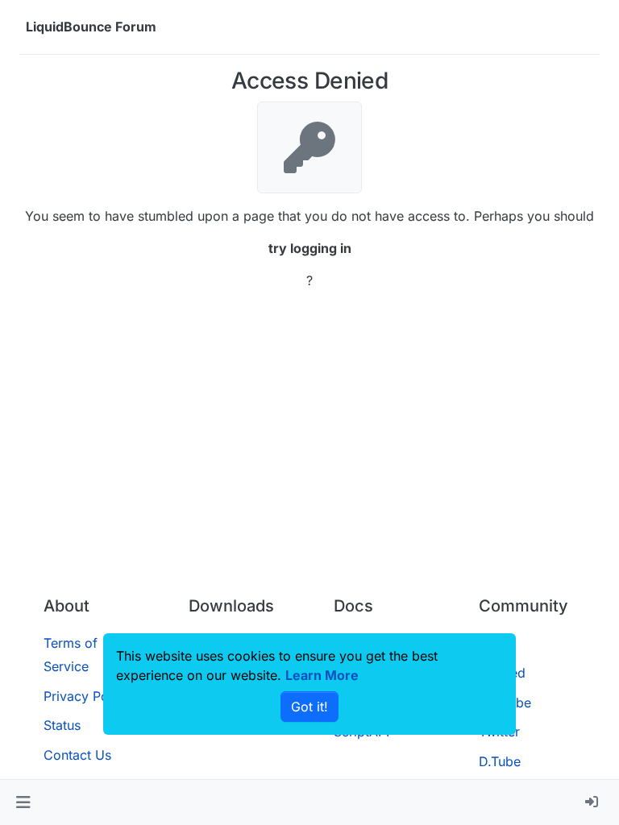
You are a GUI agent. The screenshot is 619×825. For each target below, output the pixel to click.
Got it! (309, 707)
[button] (22, 802)
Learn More (322, 675)
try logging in (309, 248)
